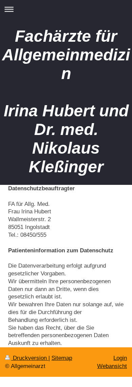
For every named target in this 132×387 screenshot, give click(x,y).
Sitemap (61, 358)
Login (120, 358)
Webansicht (112, 366)
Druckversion (29, 358)
